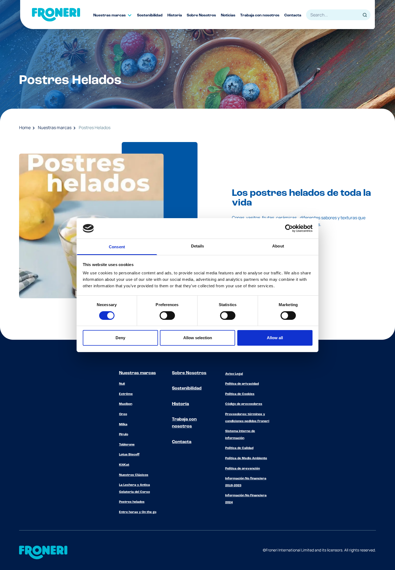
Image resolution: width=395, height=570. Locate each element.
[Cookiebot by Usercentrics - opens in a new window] (289, 228)
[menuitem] (115, 15)
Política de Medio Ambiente (246, 458)
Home (25, 127)
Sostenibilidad (187, 388)
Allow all (275, 337)
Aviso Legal (234, 374)
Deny (120, 337)
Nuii (122, 383)
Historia (180, 404)
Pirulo (123, 434)
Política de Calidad (239, 448)
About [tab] (278, 246)
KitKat (124, 464)
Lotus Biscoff (129, 454)
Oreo (123, 414)
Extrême (126, 394)
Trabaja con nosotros (184, 423)
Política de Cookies (239, 394)
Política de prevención (242, 468)
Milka (123, 424)
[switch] (167, 315)
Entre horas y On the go (137, 512)
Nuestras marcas (54, 127)
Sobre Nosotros (189, 373)
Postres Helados (94, 127)
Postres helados (132, 502)
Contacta (181, 442)
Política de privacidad (242, 383)
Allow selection (197, 337)
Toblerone (127, 444)
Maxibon (125, 404)
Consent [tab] (117, 247)
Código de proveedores (243, 404)
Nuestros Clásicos (133, 475)
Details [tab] (197, 246)
